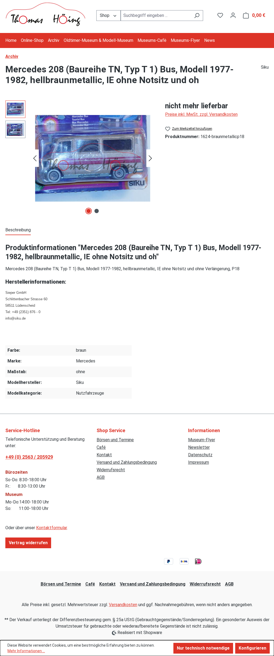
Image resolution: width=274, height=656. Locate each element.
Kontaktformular (51, 527)
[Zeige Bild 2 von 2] (96, 211)
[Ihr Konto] (233, 15)
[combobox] (156, 15)
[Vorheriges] (35, 158)
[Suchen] (197, 15)
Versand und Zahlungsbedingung (127, 462)
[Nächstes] (150, 158)
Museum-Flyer (201, 439)
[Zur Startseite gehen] (45, 14)
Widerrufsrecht (111, 469)
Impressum (198, 462)
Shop (105, 15)
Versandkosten (123, 604)
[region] (80, 158)
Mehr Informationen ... (26, 651)
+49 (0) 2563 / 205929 (29, 457)
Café (101, 447)
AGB (101, 477)
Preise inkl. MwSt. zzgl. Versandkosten (201, 114)
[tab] (18, 230)
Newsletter (199, 447)
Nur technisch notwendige (203, 648)
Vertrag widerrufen (28, 542)
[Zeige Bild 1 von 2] (88, 211)
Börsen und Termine (115, 439)
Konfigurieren (252, 648)
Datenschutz (200, 454)
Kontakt (104, 454)
